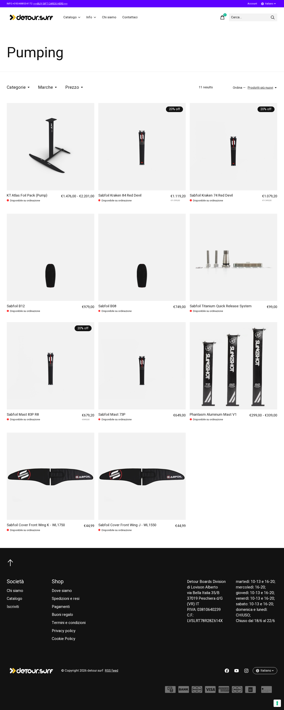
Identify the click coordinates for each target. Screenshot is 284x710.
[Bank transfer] (183, 691)
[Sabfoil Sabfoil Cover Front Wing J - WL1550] (142, 476)
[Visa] (210, 691)
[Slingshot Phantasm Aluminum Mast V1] (233, 365)
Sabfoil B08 (107, 306)
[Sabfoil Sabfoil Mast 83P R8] (50, 365)
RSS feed (111, 670)
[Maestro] (237, 691)
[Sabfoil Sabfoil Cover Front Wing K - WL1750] (50, 476)
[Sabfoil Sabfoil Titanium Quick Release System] (233, 257)
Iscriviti (13, 607)
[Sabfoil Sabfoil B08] (142, 257)
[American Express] (224, 691)
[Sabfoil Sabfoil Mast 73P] (142, 365)
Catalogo (70, 17)
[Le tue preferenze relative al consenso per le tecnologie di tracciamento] (277, 703)
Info (89, 17)
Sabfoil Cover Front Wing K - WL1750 (36, 525)
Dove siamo (62, 590)
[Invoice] (250, 691)
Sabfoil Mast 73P (111, 414)
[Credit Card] (266, 691)
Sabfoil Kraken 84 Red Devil (119, 195)
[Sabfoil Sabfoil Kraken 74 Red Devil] (233, 146)
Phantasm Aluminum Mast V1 (213, 414)
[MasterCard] (197, 691)
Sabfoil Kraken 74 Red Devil (211, 195)
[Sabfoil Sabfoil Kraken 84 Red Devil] (142, 146)
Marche (45, 87)
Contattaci (130, 17)
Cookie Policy (63, 639)
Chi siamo (109, 17)
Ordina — (239, 87)
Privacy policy (64, 631)
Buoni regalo (62, 614)
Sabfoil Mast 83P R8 (23, 414)
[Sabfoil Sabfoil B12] (50, 257)
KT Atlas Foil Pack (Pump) (27, 195)
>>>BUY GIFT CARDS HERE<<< (50, 4)
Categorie (16, 87)
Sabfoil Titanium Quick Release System (221, 306)
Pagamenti (61, 607)
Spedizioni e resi (65, 598)
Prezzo (72, 87)
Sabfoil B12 (16, 306)
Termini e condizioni (69, 623)
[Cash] (170, 691)
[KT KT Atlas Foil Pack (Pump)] (50, 146)
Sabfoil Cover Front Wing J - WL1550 (127, 525)
